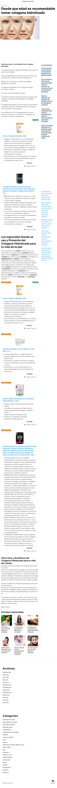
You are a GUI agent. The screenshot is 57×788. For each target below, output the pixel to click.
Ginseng (5, 742)
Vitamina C (6, 770)
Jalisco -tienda (7, 747)
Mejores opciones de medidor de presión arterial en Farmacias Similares (47, 224)
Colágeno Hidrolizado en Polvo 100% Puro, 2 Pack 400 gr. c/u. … (18, 350)
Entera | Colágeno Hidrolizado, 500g (14, 136)
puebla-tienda (6, 759)
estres (4, 739)
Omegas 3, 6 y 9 (7, 754)
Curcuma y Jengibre (8, 737)
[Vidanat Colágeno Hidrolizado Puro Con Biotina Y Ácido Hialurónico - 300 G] (20, 390)
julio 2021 (5, 697)
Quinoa (5, 762)
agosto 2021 (6, 695)
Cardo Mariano (7, 729)
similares (5, 764)
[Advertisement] (19, 52)
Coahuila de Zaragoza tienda (11, 732)
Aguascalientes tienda (9, 719)
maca (4, 749)
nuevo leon (6, 752)
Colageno (4, 6)
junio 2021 (5, 700)
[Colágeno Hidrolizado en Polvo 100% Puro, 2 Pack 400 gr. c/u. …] (20, 341)
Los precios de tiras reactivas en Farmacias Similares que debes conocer (46, 195)
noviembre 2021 (7, 687)
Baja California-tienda (9, 724)
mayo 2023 (6, 674)
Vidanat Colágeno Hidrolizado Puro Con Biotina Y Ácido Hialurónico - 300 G (18, 400)
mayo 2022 (6, 677)
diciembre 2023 (7, 672)
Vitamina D (6, 772)
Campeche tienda (7, 727)
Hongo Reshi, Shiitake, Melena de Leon (13, 744)
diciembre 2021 (7, 684)
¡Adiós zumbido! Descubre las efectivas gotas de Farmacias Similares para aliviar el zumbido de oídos (47, 254)
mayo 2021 (6, 702)
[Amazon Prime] (35, 163)
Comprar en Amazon (31, 166)
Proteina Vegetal (7, 757)
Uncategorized (7, 767)
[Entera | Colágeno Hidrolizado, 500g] (20, 128)
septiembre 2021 (7, 692)
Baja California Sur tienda (10, 722)
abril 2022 (5, 679)
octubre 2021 (6, 689)
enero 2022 (6, 682)
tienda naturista (28, 1)
